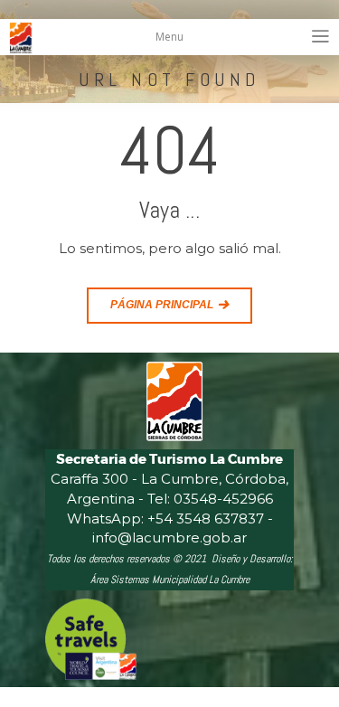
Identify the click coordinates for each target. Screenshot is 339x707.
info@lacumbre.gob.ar (169, 537)
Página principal (161, 304)
